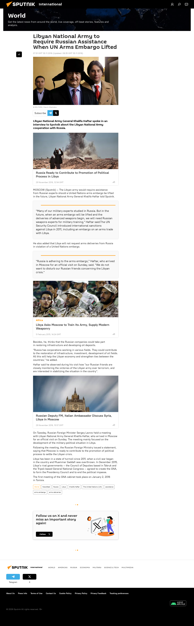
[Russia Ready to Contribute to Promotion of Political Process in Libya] (75, 151)
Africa (39, 320)
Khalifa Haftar (74, 487)
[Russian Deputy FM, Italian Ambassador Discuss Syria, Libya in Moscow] (75, 394)
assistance (109, 487)
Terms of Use (36, 593)
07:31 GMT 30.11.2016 (42, 53)
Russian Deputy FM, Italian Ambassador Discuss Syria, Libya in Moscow (74, 417)
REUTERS (38, 107)
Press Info (22, 593)
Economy (85, 567)
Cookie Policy (65, 593)
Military (97, 567)
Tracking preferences (119, 593)
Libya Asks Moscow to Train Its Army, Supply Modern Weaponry (72, 326)
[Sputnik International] (22, 8)
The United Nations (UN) (92, 487)
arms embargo (40, 492)
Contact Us (51, 593)
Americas (62, 567)
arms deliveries (55, 492)
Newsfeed (46, 487)
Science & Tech (111, 567)
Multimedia (127, 567)
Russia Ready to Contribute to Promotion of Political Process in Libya (72, 174)
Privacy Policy (81, 593)
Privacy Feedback (98, 593)
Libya (64, 487)
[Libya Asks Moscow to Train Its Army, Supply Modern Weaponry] (75, 299)
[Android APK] (178, 603)
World (36, 487)
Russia (55, 487)
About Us (10, 593)
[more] (114, 182)
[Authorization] (172, 4)
